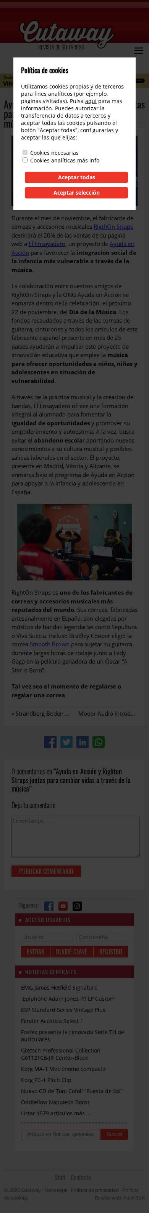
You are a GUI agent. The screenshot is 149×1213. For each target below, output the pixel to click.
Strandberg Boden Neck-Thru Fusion (63, 713)
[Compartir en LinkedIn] (82, 742)
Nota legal (55, 1190)
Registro (110, 951)
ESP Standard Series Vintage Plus (63, 1009)
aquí (91, 101)
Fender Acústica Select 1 (52, 1020)
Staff (60, 1177)
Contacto (81, 1177)
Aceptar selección (76, 192)
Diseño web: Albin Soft (120, 1197)
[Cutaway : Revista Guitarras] (67, 35)
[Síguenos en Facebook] (48, 906)
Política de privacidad (95, 1190)
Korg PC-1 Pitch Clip (46, 1080)
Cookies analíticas (53, 160)
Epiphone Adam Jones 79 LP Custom (68, 998)
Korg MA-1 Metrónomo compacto (63, 1068)
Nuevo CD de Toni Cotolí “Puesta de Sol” (72, 1091)
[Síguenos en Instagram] (77, 906)
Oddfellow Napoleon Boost (55, 1102)
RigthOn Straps (113, 226)
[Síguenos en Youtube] (63, 906)
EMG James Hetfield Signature (59, 987)
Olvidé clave (71, 951)
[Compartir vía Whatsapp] (98, 742)
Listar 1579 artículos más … (56, 1113)
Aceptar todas (76, 177)
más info (88, 160)
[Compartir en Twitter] (66, 742)
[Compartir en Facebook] (50, 742)
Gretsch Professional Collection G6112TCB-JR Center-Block (60, 1054)
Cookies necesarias (54, 152)
